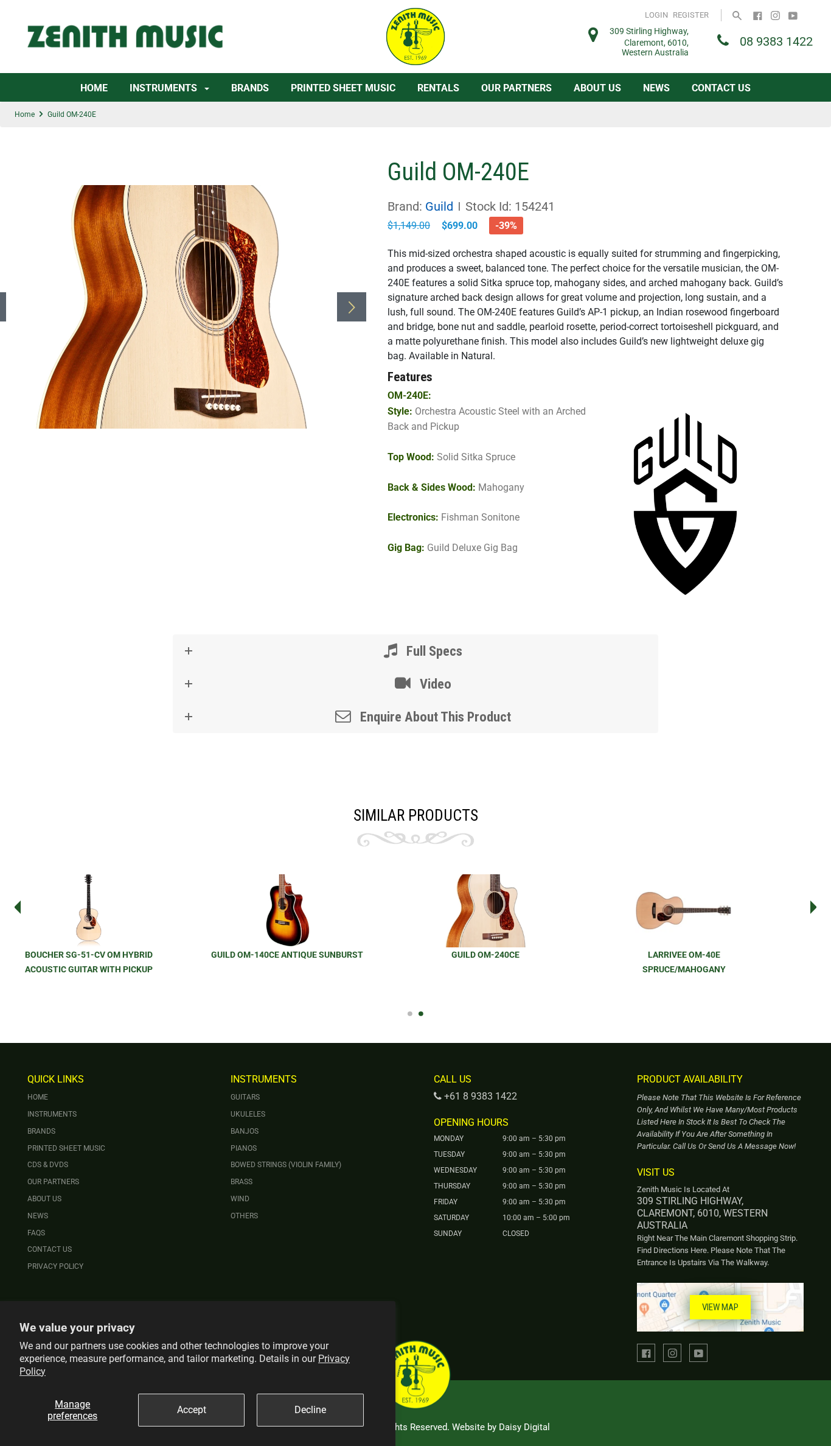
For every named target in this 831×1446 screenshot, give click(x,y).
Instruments (165, 88)
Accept (191, 1410)
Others (244, 1216)
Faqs (36, 1233)
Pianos (244, 1148)
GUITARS (245, 1097)
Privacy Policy (55, 1266)
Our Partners (516, 88)
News (656, 88)
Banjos (245, 1131)
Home (94, 88)
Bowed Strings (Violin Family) (286, 1164)
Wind (240, 1199)
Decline (310, 1410)
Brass (241, 1182)
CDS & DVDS (47, 1164)
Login (656, 14)
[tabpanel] (317, 931)
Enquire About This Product (434, 717)
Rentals (438, 88)
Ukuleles (248, 1114)
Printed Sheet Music (343, 88)
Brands (250, 88)
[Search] (737, 14)
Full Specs (432, 651)
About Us (597, 88)
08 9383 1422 (776, 41)
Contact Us (721, 88)
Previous (14, 907)
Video (434, 684)
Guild (439, 206)
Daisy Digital (524, 1427)
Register (691, 14)
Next (817, 907)
